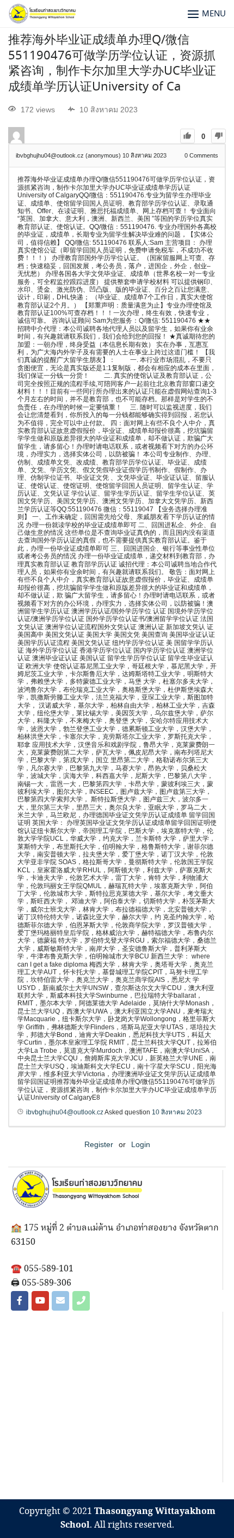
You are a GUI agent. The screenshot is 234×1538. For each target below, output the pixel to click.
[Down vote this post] (218, 136)
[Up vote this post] (187, 136)
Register (98, 1144)
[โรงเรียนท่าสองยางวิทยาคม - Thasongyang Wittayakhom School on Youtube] (40, 1301)
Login (140, 1144)
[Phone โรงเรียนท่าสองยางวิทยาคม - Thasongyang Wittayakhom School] (81, 1301)
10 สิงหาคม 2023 (177, 1112)
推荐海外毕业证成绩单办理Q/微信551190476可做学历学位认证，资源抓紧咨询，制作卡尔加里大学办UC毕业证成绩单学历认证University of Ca (112, 64)
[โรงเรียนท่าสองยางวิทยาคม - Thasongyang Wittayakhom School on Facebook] (19, 1301)
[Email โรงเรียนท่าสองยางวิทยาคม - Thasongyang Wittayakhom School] (60, 1301)
